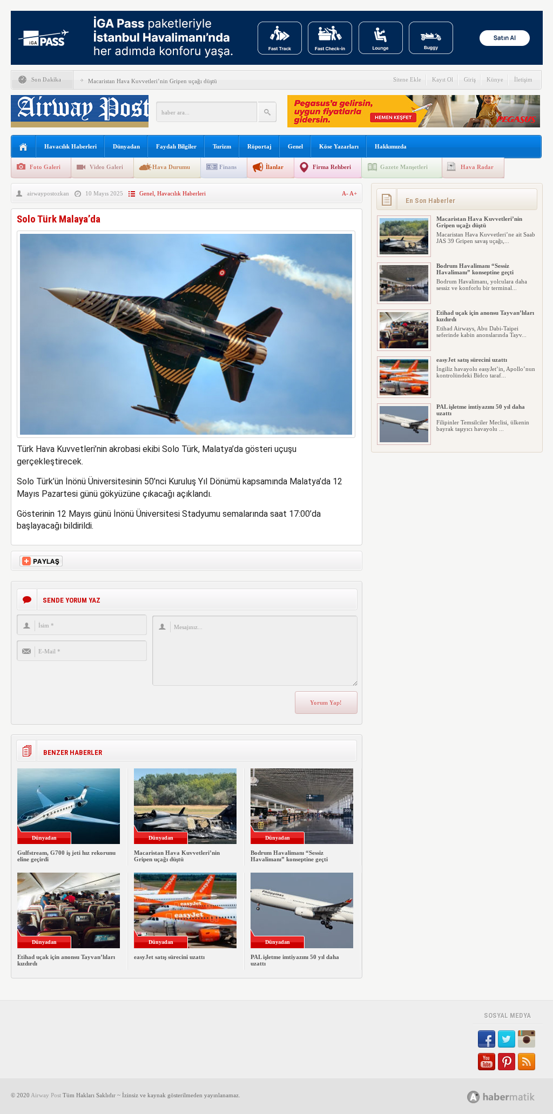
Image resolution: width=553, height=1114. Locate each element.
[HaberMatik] (513, 1096)
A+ (353, 193)
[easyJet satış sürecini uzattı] (404, 393)
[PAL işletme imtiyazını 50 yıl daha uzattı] (404, 440)
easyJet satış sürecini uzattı (169, 957)
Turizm (222, 146)
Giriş (470, 79)
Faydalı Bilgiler (176, 146)
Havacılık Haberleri (70, 146)
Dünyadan (126, 146)
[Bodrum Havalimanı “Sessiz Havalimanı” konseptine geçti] (404, 299)
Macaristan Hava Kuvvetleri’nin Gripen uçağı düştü (152, 81)
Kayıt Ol (442, 79)
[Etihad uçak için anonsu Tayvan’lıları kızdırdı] (404, 346)
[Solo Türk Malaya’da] (186, 440)
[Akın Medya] (473, 1097)
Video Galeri (106, 167)
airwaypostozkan (48, 193)
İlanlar (275, 167)
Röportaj (259, 146)
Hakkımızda (391, 146)
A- (345, 193)
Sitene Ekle (407, 79)
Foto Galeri (45, 167)
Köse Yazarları (339, 146)
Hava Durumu (171, 167)
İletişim (523, 79)
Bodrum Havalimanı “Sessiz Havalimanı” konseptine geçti (289, 855)
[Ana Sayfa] (23, 147)
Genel (295, 146)
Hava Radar (477, 167)
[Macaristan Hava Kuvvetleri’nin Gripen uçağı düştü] (404, 252)
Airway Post (46, 1095)
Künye (495, 79)
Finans (228, 167)
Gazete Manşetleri (404, 167)
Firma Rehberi (332, 167)
